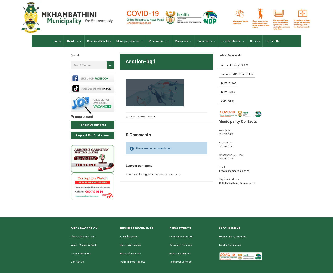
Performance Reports (132, 261)
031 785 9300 (226, 134)
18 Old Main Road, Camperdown (237, 183)
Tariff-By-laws (228, 82)
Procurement (157, 41)
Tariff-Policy (228, 91)
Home (57, 41)
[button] (92, 125)
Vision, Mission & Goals (84, 245)
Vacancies (181, 41)
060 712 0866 (226, 158)
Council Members (81, 253)
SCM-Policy (227, 100)
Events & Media (231, 41)
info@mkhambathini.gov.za (234, 170)
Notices (255, 41)
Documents (205, 41)
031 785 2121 (226, 146)
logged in (148, 174)
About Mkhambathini (82, 236)
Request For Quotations (232, 236)
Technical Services (180, 261)
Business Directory (99, 41)
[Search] (110, 65)
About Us (72, 41)
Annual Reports (129, 236)
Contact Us (272, 41)
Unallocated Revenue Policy (237, 74)
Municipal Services (128, 41)
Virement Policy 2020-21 (234, 65)
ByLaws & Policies (130, 245)
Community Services (181, 236)
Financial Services (130, 253)
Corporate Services (180, 245)
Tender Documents (230, 245)
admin (152, 116)
